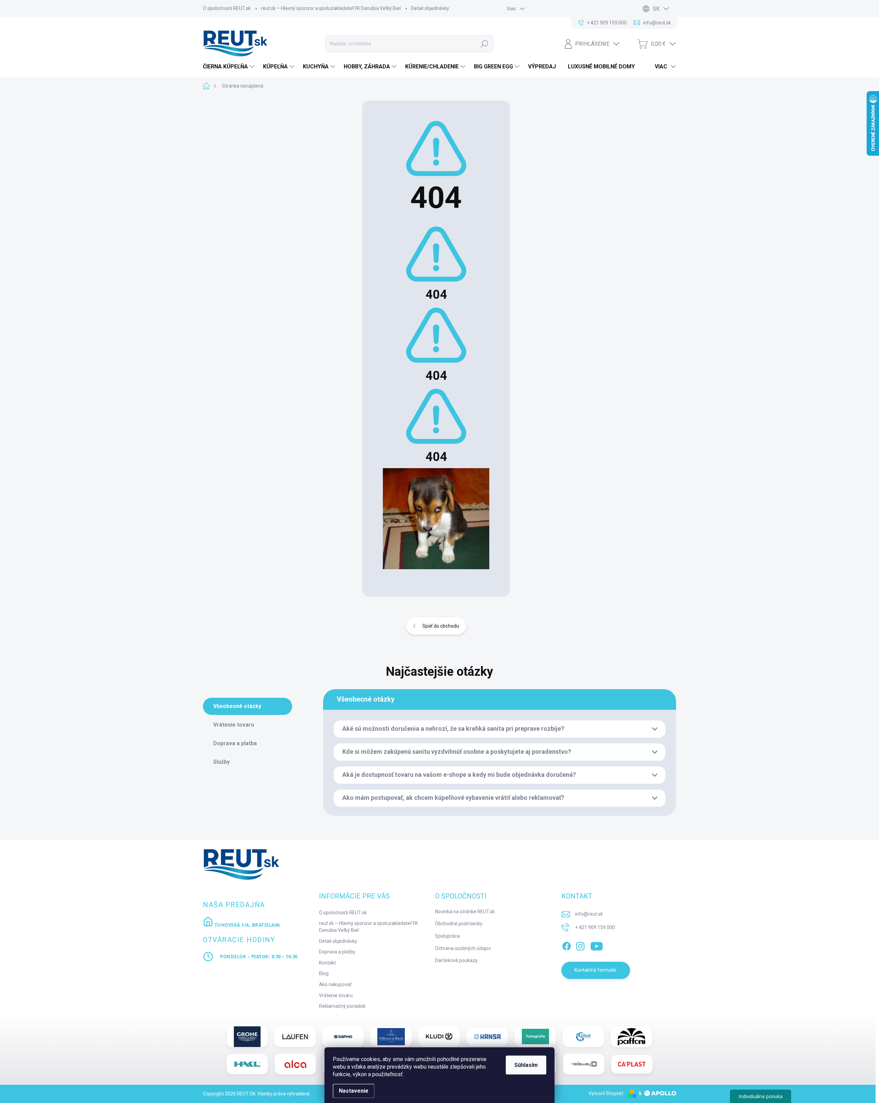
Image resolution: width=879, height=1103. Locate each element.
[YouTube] (596, 945)
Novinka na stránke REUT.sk (465, 911)
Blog (324, 973)
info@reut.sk (589, 914)
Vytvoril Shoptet (606, 1093)
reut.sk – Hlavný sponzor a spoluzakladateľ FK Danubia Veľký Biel (331, 8)
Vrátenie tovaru (336, 995)
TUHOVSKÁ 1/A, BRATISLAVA (246, 925)
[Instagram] (580, 945)
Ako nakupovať (335, 984)
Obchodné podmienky (458, 923)
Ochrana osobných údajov (463, 948)
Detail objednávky (430, 8)
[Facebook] (566, 945)
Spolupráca (447, 936)
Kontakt (327, 963)
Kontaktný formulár (595, 970)
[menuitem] (229, 66)
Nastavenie (353, 1091)
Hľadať (484, 43)
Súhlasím (526, 1065)
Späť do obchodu (440, 626)
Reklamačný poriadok (342, 1006)
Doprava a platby (337, 952)
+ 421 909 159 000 (595, 927)
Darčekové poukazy (456, 960)
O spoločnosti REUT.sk (227, 8)
